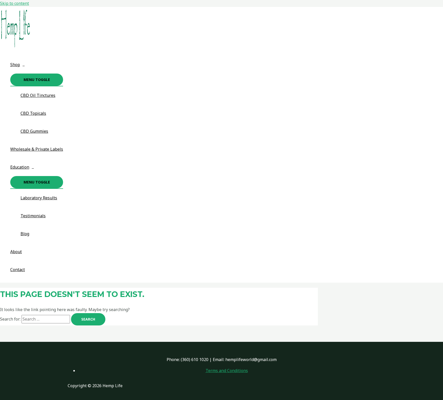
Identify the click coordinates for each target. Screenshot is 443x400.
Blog (25, 234)
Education (19, 167)
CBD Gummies (34, 131)
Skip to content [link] (14, 3)
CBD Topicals (33, 113)
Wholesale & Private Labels (36, 149)
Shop (15, 64)
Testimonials (33, 216)
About (16, 251)
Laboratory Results (39, 198)
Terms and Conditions (227, 370)
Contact (17, 269)
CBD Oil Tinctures (38, 95)
